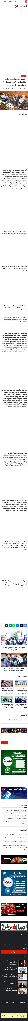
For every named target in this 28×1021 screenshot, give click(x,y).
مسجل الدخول (17, 719)
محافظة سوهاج (15, 821)
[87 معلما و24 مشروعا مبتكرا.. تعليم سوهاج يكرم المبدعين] (22, 991)
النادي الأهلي (19, 815)
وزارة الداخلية (23, 823)
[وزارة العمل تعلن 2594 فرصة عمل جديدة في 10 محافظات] (22, 970)
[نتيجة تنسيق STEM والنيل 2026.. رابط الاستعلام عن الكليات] (7, 683)
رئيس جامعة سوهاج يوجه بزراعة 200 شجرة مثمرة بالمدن (21, 705)
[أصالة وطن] (20, 6)
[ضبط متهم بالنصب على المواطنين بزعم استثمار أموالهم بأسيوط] (22, 977)
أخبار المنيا (24, 813)
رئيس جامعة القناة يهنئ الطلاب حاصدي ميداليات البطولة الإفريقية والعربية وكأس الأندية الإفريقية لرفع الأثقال (14, 319)
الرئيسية (23, 72)
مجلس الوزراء (18, 818)
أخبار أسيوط (23, 810)
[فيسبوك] (25, 625)
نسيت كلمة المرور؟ (6, 944)
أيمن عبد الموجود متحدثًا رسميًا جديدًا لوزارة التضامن (12, 1)
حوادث (6, 815)
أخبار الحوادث (16, 810)
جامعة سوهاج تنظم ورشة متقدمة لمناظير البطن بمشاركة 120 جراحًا (7, 705)
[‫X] (21, 625)
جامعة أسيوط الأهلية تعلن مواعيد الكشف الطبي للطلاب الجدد (21, 690)
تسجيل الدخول (14, 952)
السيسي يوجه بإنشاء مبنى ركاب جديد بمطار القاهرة (14, 845)
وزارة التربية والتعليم (6, 821)
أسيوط (5, 813)
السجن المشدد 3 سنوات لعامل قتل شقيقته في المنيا (14, 834)
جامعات (19, 72)
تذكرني (24, 948)
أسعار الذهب (11, 813)
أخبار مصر (18, 813)
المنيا (25, 815)
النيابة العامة (12, 815)
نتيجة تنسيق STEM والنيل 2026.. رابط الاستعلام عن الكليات (7, 690)
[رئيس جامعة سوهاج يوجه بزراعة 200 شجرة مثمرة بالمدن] (21, 699)
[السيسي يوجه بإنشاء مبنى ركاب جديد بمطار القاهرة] (22, 984)
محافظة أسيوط (10, 818)
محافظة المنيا (23, 821)
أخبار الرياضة (9, 810)
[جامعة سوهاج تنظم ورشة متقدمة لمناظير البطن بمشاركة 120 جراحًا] (7, 699)
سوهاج (24, 818)
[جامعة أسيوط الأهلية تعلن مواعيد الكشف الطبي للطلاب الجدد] (21, 683)
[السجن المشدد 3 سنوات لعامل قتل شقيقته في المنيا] (22, 963)
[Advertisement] (14, 24)
